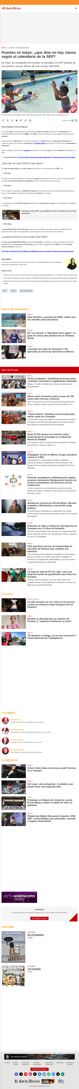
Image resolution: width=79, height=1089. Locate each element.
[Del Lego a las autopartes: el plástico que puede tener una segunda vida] (14, 787)
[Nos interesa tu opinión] (39, 1057)
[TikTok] (35, 1074)
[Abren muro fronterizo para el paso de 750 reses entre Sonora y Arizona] (14, 400)
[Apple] (58, 1074)
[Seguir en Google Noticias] (75, 120)
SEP (26, 134)
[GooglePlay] (62, 1074)
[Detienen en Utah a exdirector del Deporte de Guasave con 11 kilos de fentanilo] (14, 531)
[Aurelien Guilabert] (5, 751)
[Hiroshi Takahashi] (5, 731)
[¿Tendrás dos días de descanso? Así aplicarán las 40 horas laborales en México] (14, 352)
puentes (27, 150)
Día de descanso (26, 291)
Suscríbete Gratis (39, 918)
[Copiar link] (25, 120)
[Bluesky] (44, 1074)
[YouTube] (25, 1074)
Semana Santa (40, 143)
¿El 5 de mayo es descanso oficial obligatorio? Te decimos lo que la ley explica (46, 157)
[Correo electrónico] (20, 120)
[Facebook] (3, 120)
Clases (13, 291)
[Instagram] (30, 1074)
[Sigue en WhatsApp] (72, 120)
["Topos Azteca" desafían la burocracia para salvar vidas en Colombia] (14, 419)
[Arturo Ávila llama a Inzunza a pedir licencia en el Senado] (14, 771)
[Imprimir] (30, 120)
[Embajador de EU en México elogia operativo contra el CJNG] (14, 461)
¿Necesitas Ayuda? (39, 1069)
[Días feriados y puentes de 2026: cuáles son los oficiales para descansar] (14, 320)
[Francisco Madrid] (5, 741)
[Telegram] (16, 120)
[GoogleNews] (53, 1074)
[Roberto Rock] (5, 721)
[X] (7, 120)
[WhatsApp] (12, 120)
